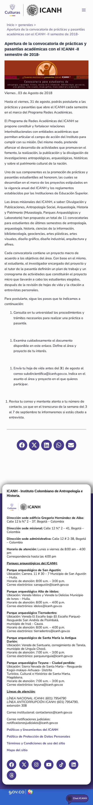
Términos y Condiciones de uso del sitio (36, 743)
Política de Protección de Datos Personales (38, 736)
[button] (22, 445)
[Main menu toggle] (83, 10)
